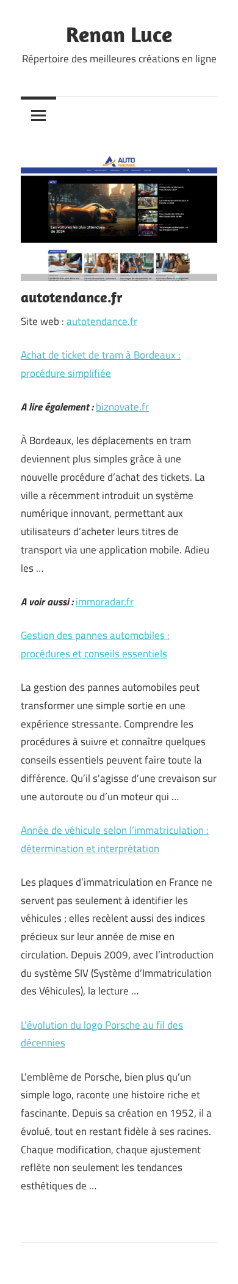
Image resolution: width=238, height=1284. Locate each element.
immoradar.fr (105, 602)
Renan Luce (119, 34)
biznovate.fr (122, 407)
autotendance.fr (102, 321)
